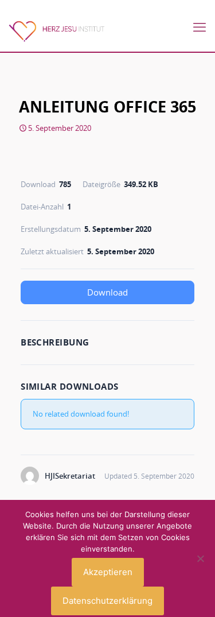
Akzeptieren (107, 571)
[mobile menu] (199, 27)
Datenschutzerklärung (107, 600)
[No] (200, 558)
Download (107, 292)
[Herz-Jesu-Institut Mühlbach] (56, 29)
